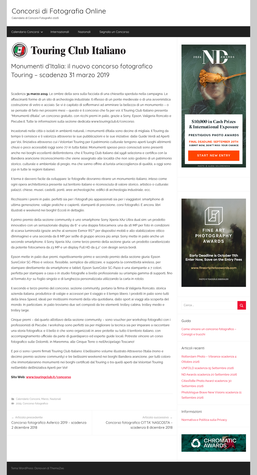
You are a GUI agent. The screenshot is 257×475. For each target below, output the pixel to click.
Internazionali (60, 32)
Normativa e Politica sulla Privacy (204, 420)
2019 (19, 403)
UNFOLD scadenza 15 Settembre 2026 (207, 368)
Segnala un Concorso (114, 32)
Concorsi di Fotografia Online (59, 10)
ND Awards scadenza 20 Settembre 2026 (209, 374)
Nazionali (84, 32)
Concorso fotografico (35, 403)
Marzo (45, 399)
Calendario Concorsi (25, 32)
